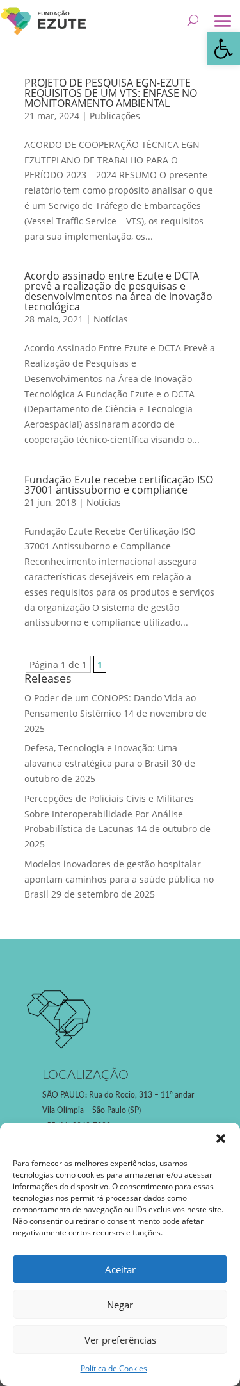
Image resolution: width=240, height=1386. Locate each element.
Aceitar (120, 1269)
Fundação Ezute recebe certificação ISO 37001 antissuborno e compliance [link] (118, 484)
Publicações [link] (115, 116)
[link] (223, 48)
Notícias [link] (110, 319)
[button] (220, 1138)
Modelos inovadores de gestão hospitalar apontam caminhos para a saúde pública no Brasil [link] (119, 879)
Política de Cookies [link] (114, 1368)
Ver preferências (120, 1339)
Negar (120, 1304)
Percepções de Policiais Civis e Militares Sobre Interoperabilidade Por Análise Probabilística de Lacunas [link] (109, 813)
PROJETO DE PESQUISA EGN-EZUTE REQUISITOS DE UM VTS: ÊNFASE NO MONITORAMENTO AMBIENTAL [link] (110, 93)
